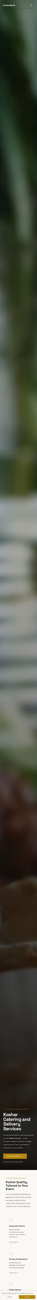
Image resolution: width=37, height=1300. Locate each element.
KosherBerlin (9, 5)
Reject (10, 1297)
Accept (27, 1297)
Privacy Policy (29, 1293)
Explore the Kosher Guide (13, 1162)
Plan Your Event (13, 1156)
